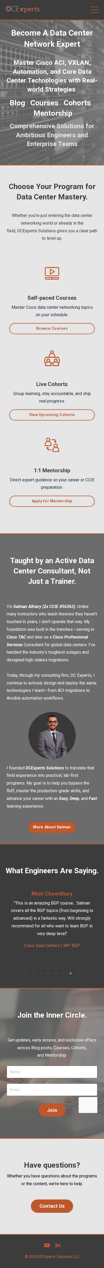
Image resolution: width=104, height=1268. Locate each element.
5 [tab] (40, 973)
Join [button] (52, 1110)
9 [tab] (70, 973)
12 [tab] (93, 973)
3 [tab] (26, 973)
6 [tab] (48, 973)
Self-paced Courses (52, 298)
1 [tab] (11, 973)
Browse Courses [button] (52, 328)
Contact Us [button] (52, 1206)
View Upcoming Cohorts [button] (52, 415)
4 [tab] (33, 973)
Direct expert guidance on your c (40, 479)
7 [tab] (55, 973)
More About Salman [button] (52, 827)
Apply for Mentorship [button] (52, 501)
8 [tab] (63, 973)
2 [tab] (18, 973)
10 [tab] (78, 973)
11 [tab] (85, 973)
